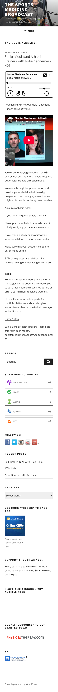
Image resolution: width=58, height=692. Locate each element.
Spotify (21, 108)
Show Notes (12, 319)
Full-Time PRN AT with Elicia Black (24, 462)
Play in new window (26, 104)
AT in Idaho (11, 468)
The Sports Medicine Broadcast (19, 9)
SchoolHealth (19, 326)
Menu (31, 30)
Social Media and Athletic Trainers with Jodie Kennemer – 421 (28, 61)
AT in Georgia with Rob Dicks (21, 475)
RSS (29, 108)
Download (44, 104)
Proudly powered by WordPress (21, 684)
